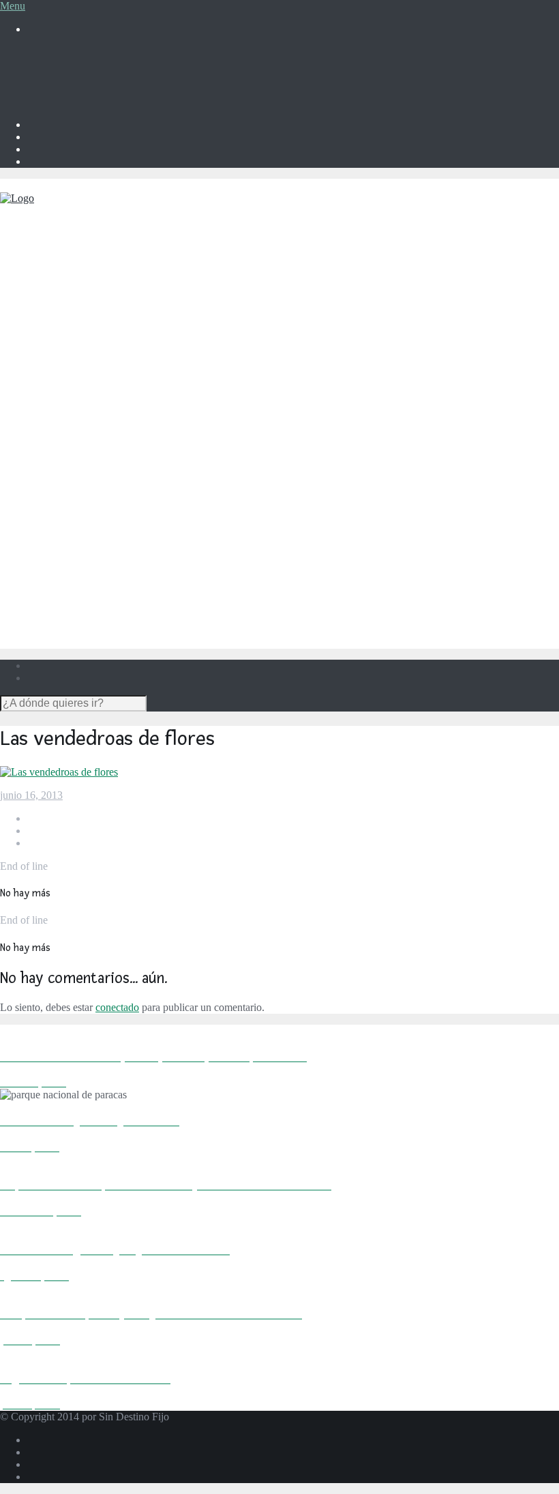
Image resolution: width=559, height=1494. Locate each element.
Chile (93, 337)
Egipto (96, 408)
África (68, 385)
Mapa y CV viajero (68, 77)
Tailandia (101, 540)
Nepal (95, 504)
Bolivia (97, 313)
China (95, 467)
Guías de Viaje (59, 635)
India (93, 479)
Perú (92, 362)
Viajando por (55, 254)
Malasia (98, 491)
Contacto (46, 89)
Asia (64, 444)
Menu (12, 6)
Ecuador (100, 349)
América (73, 277)
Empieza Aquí (58, 242)
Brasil (94, 325)
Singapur (101, 516)
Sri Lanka (103, 528)
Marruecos (104, 420)
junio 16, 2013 (31, 795)
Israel (93, 587)
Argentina (103, 300)
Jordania (100, 599)
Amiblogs (48, 101)
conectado (117, 1007)
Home (40, 52)
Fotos (39, 622)
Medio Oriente (86, 564)
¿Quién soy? (54, 64)
